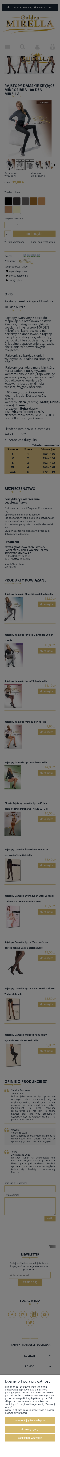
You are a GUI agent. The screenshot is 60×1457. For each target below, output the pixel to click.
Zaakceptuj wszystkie (30, 1437)
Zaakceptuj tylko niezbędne (30, 1420)
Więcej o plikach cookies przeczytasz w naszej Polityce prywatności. (29, 1411)
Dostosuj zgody (30, 1429)
